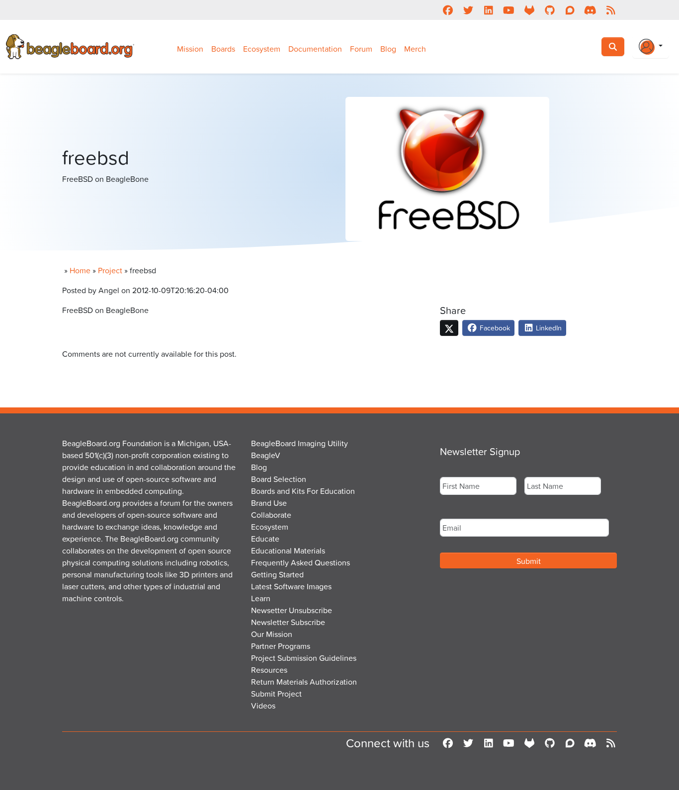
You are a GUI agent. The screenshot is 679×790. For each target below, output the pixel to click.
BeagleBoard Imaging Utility (299, 443)
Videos (263, 705)
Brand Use (269, 502)
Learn (260, 598)
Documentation (315, 48)
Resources (269, 669)
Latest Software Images (291, 586)
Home (80, 270)
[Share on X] (449, 328)
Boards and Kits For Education (303, 490)
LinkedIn (548, 327)
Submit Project (276, 693)
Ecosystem (261, 48)
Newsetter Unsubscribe (291, 610)
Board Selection (278, 479)
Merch (415, 48)
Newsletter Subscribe (288, 622)
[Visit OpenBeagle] (529, 10)
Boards (223, 48)
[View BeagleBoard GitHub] (549, 10)
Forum (361, 48)
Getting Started (277, 574)
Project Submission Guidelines (303, 657)
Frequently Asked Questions (300, 562)
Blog (388, 48)
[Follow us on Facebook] (447, 10)
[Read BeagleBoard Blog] (610, 10)
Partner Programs (280, 645)
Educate (265, 538)
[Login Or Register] (650, 46)
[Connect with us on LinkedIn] (488, 10)
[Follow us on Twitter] (468, 10)
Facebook (494, 327)
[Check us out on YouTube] (509, 10)
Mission (190, 48)
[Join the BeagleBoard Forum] (570, 10)
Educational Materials (288, 550)
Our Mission (271, 634)
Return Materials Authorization (304, 681)
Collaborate (271, 514)
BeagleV (265, 455)
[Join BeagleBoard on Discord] (590, 10)
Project (110, 270)
